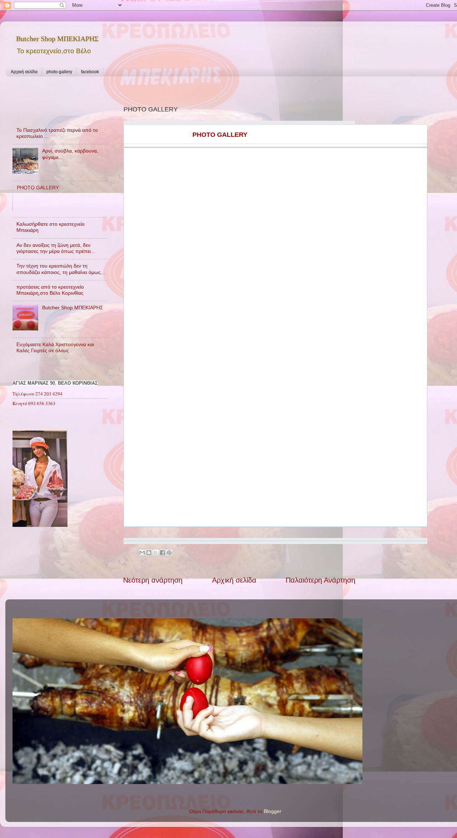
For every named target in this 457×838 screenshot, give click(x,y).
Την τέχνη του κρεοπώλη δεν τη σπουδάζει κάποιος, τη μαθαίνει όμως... (60, 269)
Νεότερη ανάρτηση (152, 580)
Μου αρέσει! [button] (139, 218)
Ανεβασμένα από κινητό (237, 206)
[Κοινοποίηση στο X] (155, 552)
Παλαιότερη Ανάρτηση (320, 580)
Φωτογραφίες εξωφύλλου (238, 509)
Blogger (272, 811)
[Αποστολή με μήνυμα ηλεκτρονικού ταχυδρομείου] (142, 552)
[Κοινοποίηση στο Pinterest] (169, 552)
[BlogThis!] (148, 552)
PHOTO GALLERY (38, 187)
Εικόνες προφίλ (150, 207)
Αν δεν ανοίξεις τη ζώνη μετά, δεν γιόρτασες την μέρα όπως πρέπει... (55, 248)
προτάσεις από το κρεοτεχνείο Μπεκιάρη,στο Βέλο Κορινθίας (50, 290)
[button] (193, 155)
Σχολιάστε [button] (162, 218)
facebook (90, 71)
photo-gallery (59, 71)
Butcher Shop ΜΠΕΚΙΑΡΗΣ (57, 39)
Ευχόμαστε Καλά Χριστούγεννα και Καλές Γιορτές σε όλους (55, 347)
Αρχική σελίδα (24, 71)
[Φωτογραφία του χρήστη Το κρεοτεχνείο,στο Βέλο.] (162, 186)
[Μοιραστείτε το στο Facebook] (162, 552)
